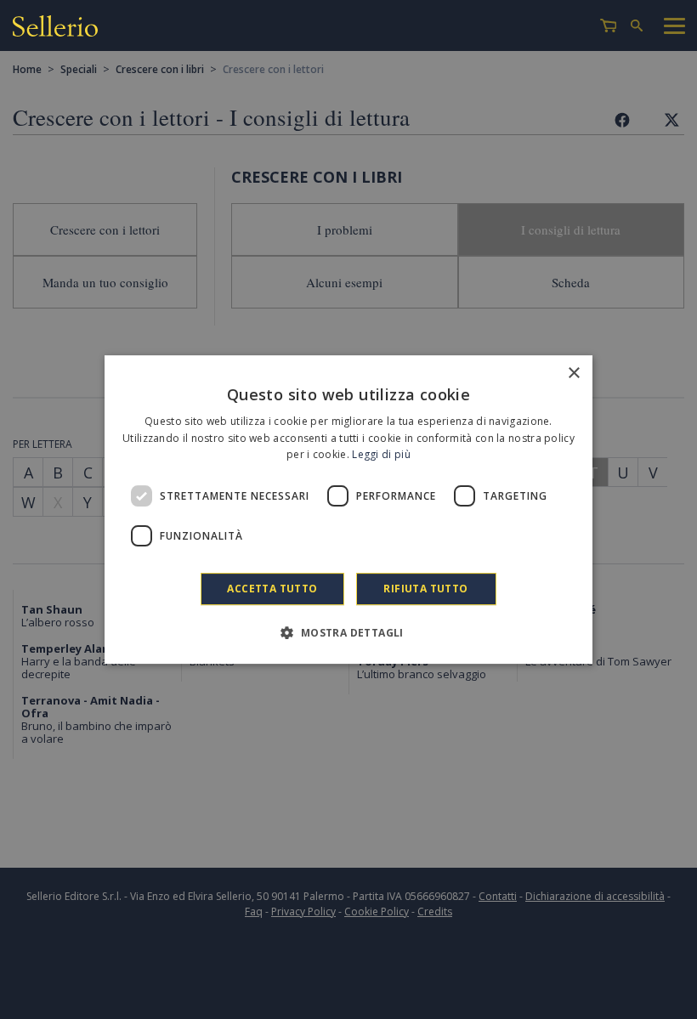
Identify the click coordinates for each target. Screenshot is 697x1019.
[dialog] (348, 510)
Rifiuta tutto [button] (425, 588)
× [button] (573, 373)
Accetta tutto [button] (272, 588)
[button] (348, 632)
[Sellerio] (55, 28)
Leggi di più (381, 455)
